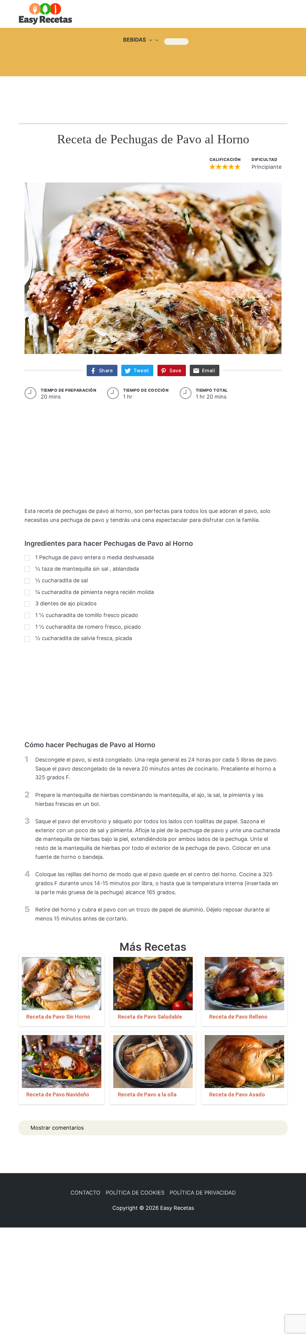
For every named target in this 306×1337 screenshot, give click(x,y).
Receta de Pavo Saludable (150, 1017)
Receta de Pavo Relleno (238, 1017)
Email (208, 370)
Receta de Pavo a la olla (147, 1094)
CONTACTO (85, 1192)
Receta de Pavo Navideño (57, 1094)
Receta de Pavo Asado (237, 1094)
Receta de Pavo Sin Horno (58, 1017)
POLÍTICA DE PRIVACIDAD (203, 1192)
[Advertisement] (153, 94)
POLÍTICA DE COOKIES (135, 1192)
